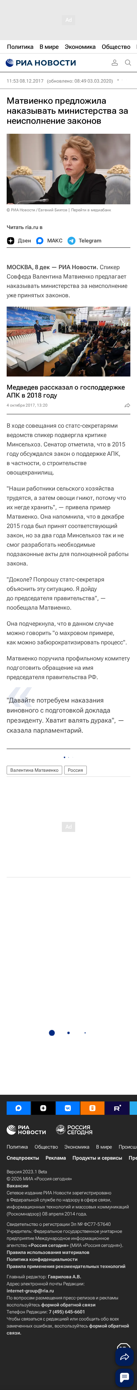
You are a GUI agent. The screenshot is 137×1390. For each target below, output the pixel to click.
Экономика (77, 1147)
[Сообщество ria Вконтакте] (68, 1108)
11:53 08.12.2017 (25, 81)
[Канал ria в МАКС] (19, 1108)
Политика (17, 1147)
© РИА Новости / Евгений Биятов (37, 210)
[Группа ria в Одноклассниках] (92, 1108)
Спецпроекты (23, 1158)
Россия (75, 770)
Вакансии (17, 1185)
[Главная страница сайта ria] (40, 63)
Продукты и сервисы (97, 1158)
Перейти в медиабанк (91, 210)
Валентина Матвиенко (34, 770)
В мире (104, 1147)
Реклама (56, 1158)
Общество (46, 1147)
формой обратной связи (68, 1304)
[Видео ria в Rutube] (117, 1108)
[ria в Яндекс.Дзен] (43, 1108)
